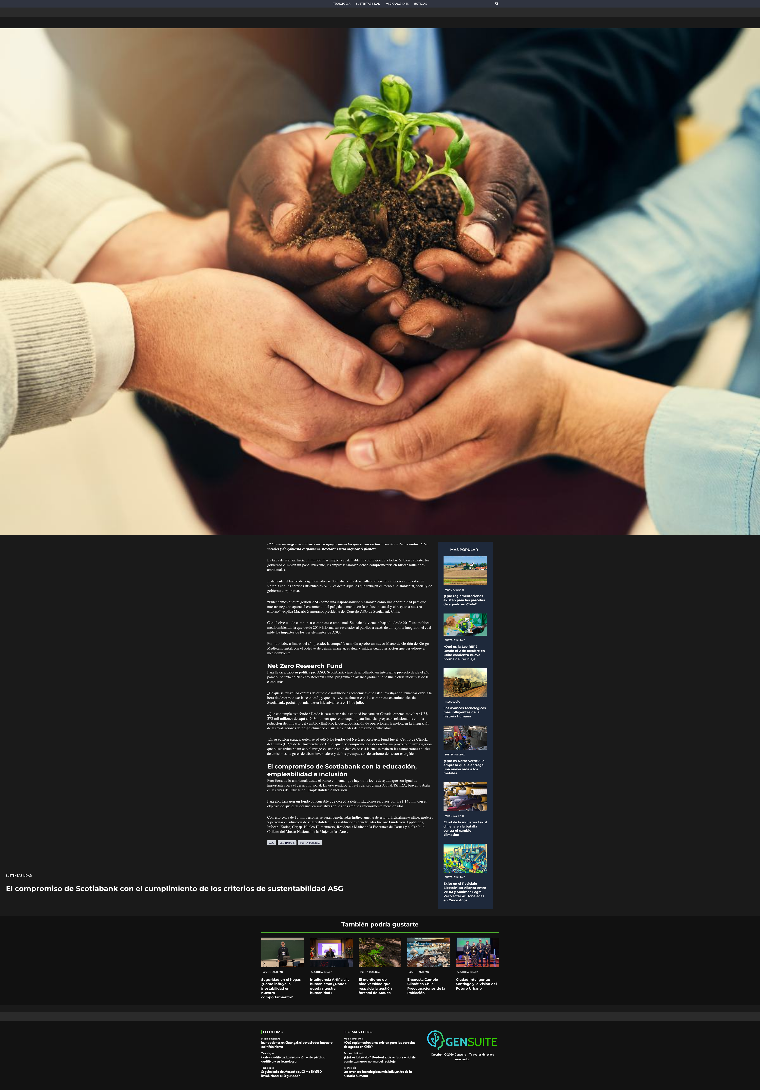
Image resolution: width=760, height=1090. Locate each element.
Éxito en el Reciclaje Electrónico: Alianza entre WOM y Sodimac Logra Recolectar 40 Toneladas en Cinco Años (465, 892)
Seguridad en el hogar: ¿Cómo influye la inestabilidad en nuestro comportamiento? (281, 988)
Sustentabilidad (19, 875)
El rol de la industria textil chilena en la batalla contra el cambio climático (465, 828)
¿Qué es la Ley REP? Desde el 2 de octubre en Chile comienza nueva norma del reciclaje (464, 653)
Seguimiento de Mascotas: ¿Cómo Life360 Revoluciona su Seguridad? (291, 1073)
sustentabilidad (310, 842)
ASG (271, 842)
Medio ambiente (454, 589)
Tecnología (452, 701)
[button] (497, 3)
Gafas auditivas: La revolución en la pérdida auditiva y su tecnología (293, 1059)
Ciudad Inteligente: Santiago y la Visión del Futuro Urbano (476, 984)
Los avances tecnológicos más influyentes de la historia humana (465, 712)
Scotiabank (287, 842)
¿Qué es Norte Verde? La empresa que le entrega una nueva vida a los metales (464, 767)
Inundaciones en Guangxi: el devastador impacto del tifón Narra (297, 1044)
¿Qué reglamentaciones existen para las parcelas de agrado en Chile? (464, 600)
